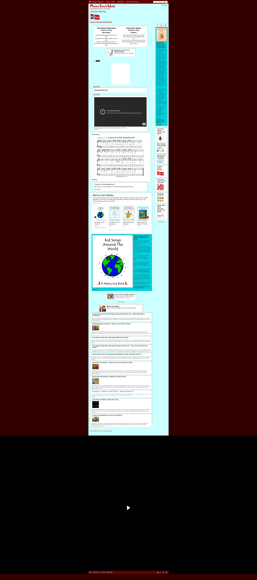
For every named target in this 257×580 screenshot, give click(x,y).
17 (128, 230)
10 (120, 230)
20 (131, 230)
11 (121, 230)
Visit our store (96, 203)
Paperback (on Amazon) (100, 227)
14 (124, 230)
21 (132, 230)
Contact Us (96, 572)
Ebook (96, 226)
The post (93, 396)
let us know (99, 127)
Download (94, 179)
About (90, 572)
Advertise (103, 572)
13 (123, 230)
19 (130, 230)
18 (129, 230)
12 (122, 230)
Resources (110, 572)
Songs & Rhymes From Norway (101, 22)
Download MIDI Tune (101, 90)
